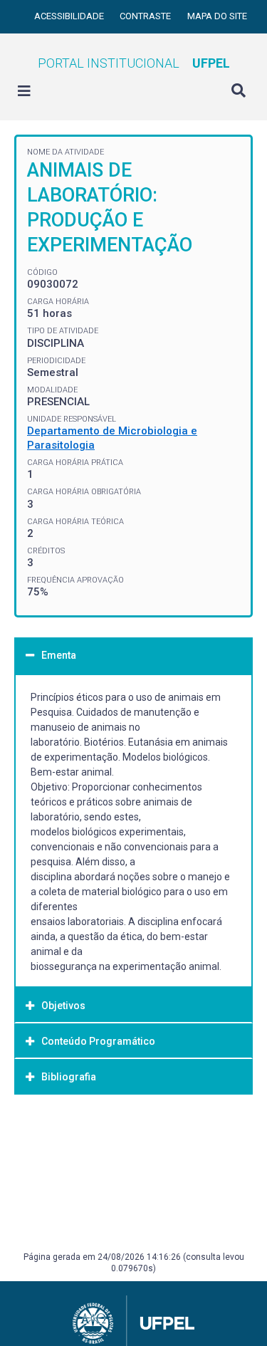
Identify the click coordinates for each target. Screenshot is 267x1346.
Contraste (146, 16)
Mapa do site (217, 16)
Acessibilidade (70, 16)
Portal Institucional (134, 63)
